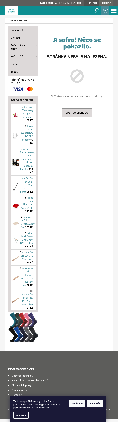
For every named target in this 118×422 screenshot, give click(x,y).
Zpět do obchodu (77, 112)
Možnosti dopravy (21, 385)
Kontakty (17, 395)
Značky (14, 72)
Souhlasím (95, 403)
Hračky (14, 64)
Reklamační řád (20, 390)
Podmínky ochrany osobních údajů (30, 380)
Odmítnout (77, 403)
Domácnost (17, 30)
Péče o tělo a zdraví (18, 47)
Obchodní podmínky (22, 376)
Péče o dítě (17, 56)
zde (47, 407)
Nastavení (21, 415)
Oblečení (15, 38)
